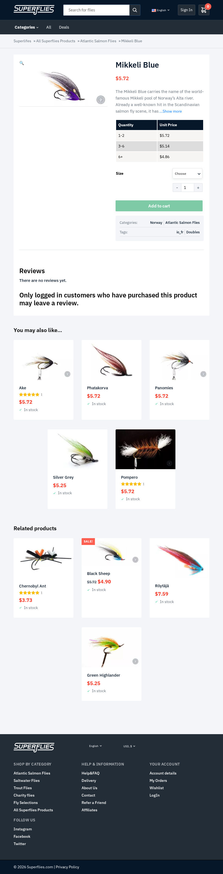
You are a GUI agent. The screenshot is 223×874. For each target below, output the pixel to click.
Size (119, 173)
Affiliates (89, 809)
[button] (21, 63)
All (48, 27)
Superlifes (22, 40)
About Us (89, 787)
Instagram (23, 829)
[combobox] (187, 173)
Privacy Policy (67, 866)
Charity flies (24, 795)
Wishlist (157, 787)
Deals (64, 27)
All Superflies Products (55, 40)
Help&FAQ (91, 773)
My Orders (158, 780)
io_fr (179, 232)
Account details (163, 773)
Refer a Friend (94, 802)
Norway (156, 222)
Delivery (89, 780)
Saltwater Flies (27, 780)
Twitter (20, 843)
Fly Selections (26, 802)
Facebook (22, 836)
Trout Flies (23, 787)
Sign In (187, 9)
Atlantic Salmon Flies (98, 40)
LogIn (155, 795)
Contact (88, 795)
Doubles (193, 232)
